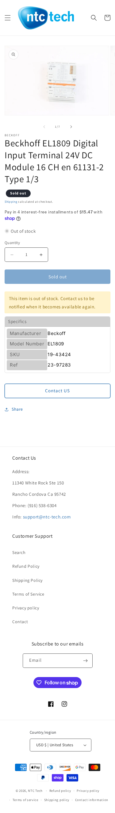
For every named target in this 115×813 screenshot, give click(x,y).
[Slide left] (44, 127)
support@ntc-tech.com (47, 517)
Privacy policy (25, 608)
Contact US (57, 390)
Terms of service (25, 800)
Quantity (12, 242)
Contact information (91, 800)
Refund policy (60, 791)
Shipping (11, 202)
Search (19, 552)
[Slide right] (71, 127)
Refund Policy (26, 566)
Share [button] (17, 409)
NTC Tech (35, 791)
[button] (7, 17)
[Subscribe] (85, 660)
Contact (20, 621)
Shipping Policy (27, 580)
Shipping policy (57, 800)
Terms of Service (28, 594)
